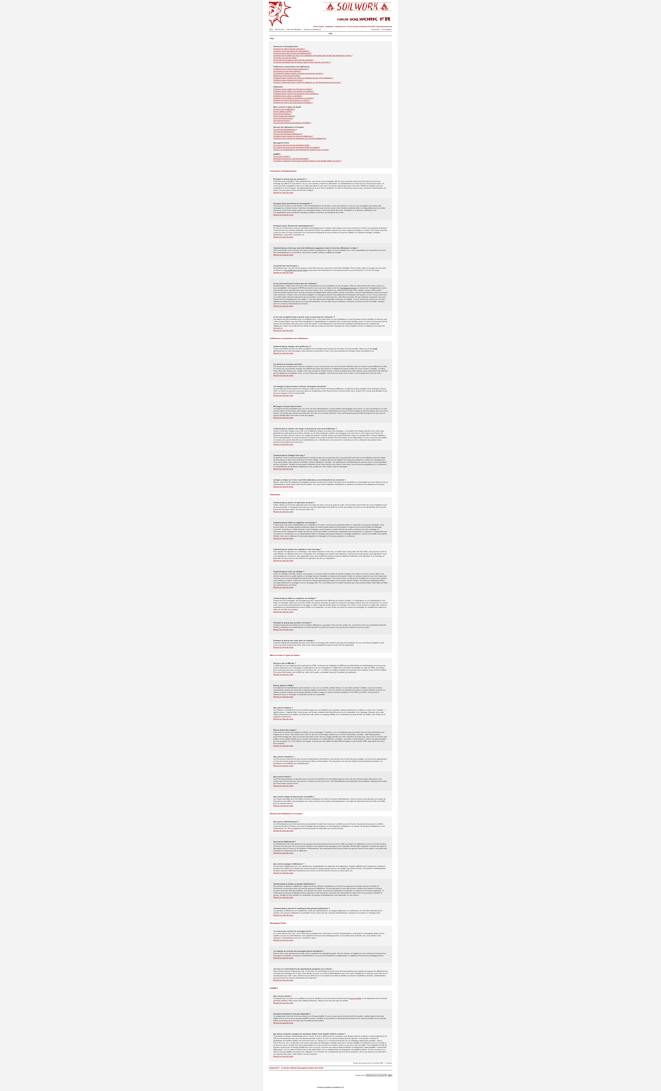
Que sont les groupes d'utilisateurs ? (287, 134)
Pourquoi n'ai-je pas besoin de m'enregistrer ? (291, 51)
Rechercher (279, 29)
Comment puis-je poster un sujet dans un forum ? (293, 89)
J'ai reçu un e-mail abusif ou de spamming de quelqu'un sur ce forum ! (301, 149)
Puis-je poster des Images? (284, 116)
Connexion (375, 29)
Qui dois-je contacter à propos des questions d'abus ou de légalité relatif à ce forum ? (307, 161)
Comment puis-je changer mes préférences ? (291, 69)
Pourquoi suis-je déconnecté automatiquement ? (292, 53)
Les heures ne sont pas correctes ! (287, 71)
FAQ (271, 29)
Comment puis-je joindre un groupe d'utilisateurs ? (293, 136)
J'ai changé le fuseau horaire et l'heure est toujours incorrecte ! (298, 73)
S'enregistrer (387, 29)
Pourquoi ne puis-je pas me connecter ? (289, 49)
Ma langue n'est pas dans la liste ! (287, 76)
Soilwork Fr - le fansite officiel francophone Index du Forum (296, 1068)
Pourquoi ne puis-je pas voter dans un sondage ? (293, 102)
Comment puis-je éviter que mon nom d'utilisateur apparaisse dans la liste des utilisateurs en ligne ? (313, 55)
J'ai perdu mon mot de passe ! (285, 58)
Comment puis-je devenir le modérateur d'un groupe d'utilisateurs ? (300, 138)
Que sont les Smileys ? (282, 114)
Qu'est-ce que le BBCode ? (284, 109)
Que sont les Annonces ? (283, 118)
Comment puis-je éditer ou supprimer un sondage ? (293, 98)
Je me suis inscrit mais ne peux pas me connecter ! (293, 60)
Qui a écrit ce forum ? (281, 156)
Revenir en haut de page (283, 192)
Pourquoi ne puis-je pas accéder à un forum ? (291, 100)
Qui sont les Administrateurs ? (285, 129)
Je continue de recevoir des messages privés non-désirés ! (296, 147)
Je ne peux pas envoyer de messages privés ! (291, 145)
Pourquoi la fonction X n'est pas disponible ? (291, 158)
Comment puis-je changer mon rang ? (288, 80)
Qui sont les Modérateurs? (283, 132)
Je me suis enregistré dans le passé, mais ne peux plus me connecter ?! (302, 62)
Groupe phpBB (355, 998)
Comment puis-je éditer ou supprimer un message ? (293, 91)
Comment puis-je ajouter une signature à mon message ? (296, 93)
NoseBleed (336, 1087)
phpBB (327, 1087)
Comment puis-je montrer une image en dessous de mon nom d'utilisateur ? (303, 78)
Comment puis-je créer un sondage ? (288, 96)
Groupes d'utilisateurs (312, 29)
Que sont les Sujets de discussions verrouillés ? (292, 123)
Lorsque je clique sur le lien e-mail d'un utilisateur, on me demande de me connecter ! (307, 82)
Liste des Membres (293, 29)
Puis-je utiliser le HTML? (282, 111)
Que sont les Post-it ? (282, 120)
